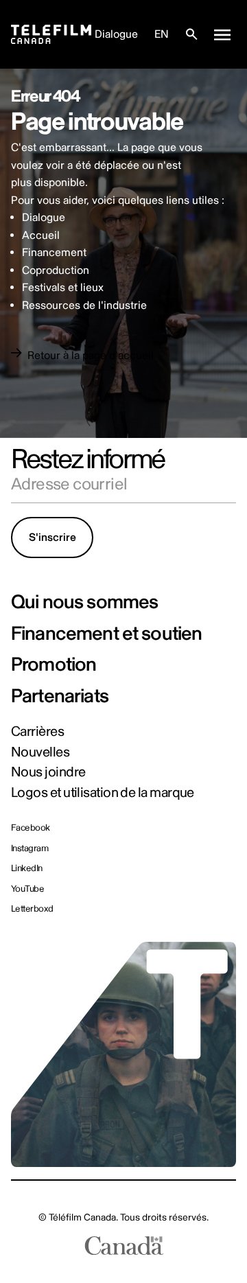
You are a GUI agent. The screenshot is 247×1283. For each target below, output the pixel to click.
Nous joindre (48, 772)
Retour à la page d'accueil (90, 355)
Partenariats (59, 697)
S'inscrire (52, 537)
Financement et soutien (106, 634)
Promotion (53, 665)
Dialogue (116, 34)
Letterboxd (32, 909)
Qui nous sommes (84, 603)
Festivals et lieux (63, 287)
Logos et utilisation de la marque (102, 792)
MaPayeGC (156, 1197)
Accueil (41, 235)
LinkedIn (27, 869)
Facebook (30, 828)
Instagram (29, 849)
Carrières (37, 731)
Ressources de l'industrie (84, 305)
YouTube (27, 889)
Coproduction (55, 270)
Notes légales (96, 1197)
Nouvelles (40, 752)
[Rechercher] (191, 34)
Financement (54, 252)
